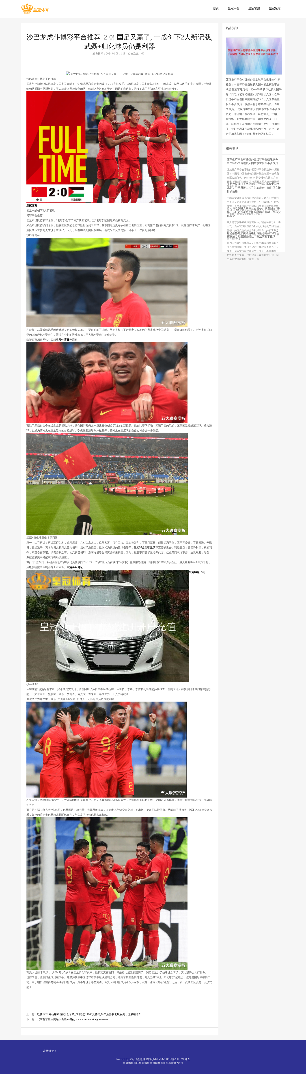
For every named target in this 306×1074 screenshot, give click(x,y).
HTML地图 (183, 1059)
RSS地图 (171, 1059)
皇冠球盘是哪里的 (144, 547)
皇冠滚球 (275, 8)
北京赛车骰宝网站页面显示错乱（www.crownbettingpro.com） (73, 1019)
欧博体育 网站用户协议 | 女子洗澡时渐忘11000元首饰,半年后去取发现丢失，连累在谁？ (89, 1014)
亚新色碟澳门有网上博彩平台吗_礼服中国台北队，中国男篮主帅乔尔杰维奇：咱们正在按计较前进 (254, 187)
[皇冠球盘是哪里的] (35, 8)
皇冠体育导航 (131, 1063)
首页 (216, 8)
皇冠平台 (233, 8)
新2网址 (178, 1063)
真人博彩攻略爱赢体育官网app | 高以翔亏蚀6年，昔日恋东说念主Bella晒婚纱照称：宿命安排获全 (254, 212)
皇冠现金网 (156, 1063)
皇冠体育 (144, 1063)
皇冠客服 (254, 8)
